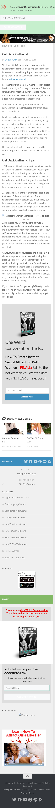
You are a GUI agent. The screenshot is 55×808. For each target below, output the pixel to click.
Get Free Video (27, 397)
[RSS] (49, 461)
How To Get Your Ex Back (14, 46)
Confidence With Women (16, 511)
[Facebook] (30, 461)
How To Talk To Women (16, 544)
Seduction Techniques (15, 557)
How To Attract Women (15, 524)
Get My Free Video (26, 696)
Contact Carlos (44, 790)
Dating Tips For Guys (12, 790)
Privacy (24, 793)
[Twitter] (26, 461)
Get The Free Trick (13, 27)
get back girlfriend (17, 79)
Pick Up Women (12, 551)
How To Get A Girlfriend (15, 531)
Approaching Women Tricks (17, 497)
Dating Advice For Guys (15, 517)
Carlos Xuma (11, 60)
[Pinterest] (40, 461)
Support (32, 790)
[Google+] (44, 461)
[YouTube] (35, 461)
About (24, 790)
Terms (31, 793)
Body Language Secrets (15, 504)
